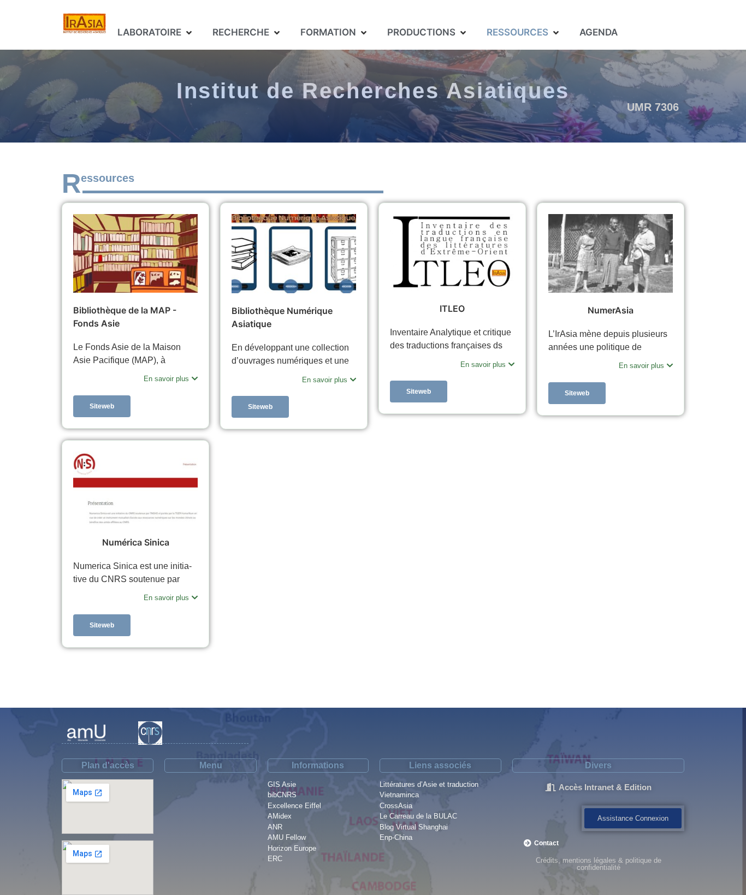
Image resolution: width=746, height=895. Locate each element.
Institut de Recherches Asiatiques (373, 91)
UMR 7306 (653, 107)
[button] (156, 33)
